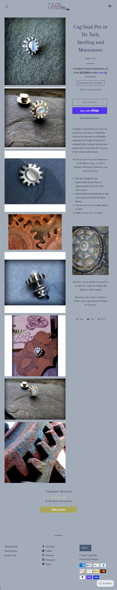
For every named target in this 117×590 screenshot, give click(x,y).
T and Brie (92, 555)
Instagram (50, 559)
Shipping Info (11, 546)
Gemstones (90, 76)
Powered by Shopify (89, 559)
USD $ (84, 548)
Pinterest (49, 555)
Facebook (50, 546)
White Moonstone (90, 89)
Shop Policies (11, 551)
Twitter (48, 551)
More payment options (89, 118)
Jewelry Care (10, 555)
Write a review (58, 509)
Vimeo (48, 564)
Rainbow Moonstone (90, 83)
